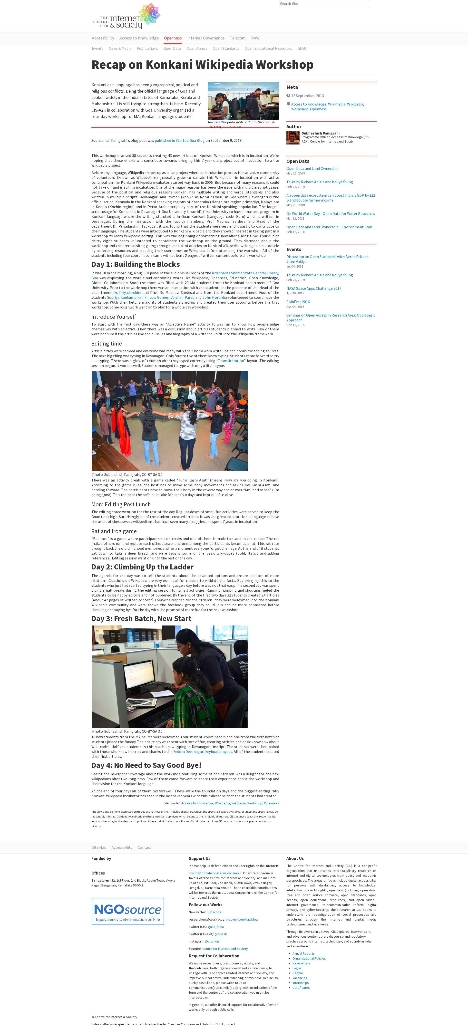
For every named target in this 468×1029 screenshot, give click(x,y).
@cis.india (212, 941)
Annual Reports (303, 953)
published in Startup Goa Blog (180, 140)
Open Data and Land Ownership (312, 168)
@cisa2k (221, 934)
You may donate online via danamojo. (215, 873)
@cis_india (216, 926)
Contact (144, 847)
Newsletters (301, 963)
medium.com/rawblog (242, 919)
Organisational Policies (309, 958)
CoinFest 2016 (298, 301)
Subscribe (214, 912)
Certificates (301, 987)
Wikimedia (222, 803)
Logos (297, 968)
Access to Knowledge (139, 38)
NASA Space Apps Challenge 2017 (313, 288)
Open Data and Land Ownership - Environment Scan (329, 226)
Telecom (238, 38)
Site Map (99, 847)
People (297, 973)
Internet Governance (205, 38)
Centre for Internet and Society (225, 948)
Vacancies (299, 978)
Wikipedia (239, 803)
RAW (255, 38)
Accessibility (103, 38)
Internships (300, 983)
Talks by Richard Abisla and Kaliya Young (319, 181)
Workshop (254, 803)
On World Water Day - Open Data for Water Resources (330, 213)
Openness (173, 38)
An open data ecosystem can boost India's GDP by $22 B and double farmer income (330, 197)
